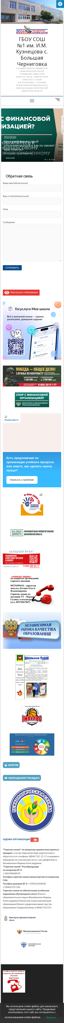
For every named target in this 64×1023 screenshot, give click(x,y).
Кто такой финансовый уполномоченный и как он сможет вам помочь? (29, 145)
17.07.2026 (10, 153)
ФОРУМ (13, 765)
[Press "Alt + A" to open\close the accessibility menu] (60, 4)
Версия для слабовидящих (23, 292)
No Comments (25, 153)
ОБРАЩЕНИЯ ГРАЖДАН (23, 777)
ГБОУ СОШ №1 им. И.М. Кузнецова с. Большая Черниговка (32, 51)
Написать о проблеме (22, 480)
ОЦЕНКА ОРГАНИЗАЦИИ (17, 839)
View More (10, 158)
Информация (10, 137)
